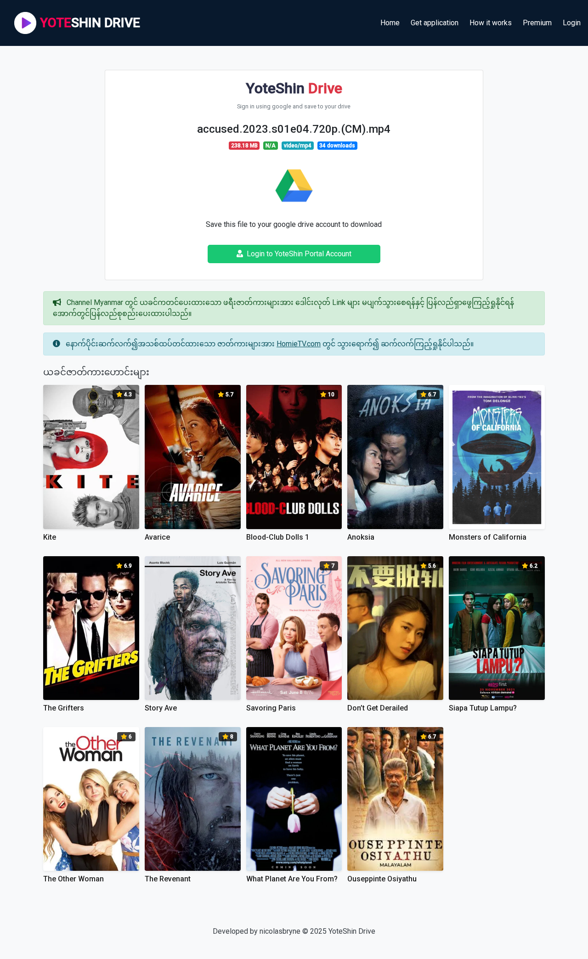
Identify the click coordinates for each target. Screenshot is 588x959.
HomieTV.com (299, 343)
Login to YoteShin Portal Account (299, 253)
